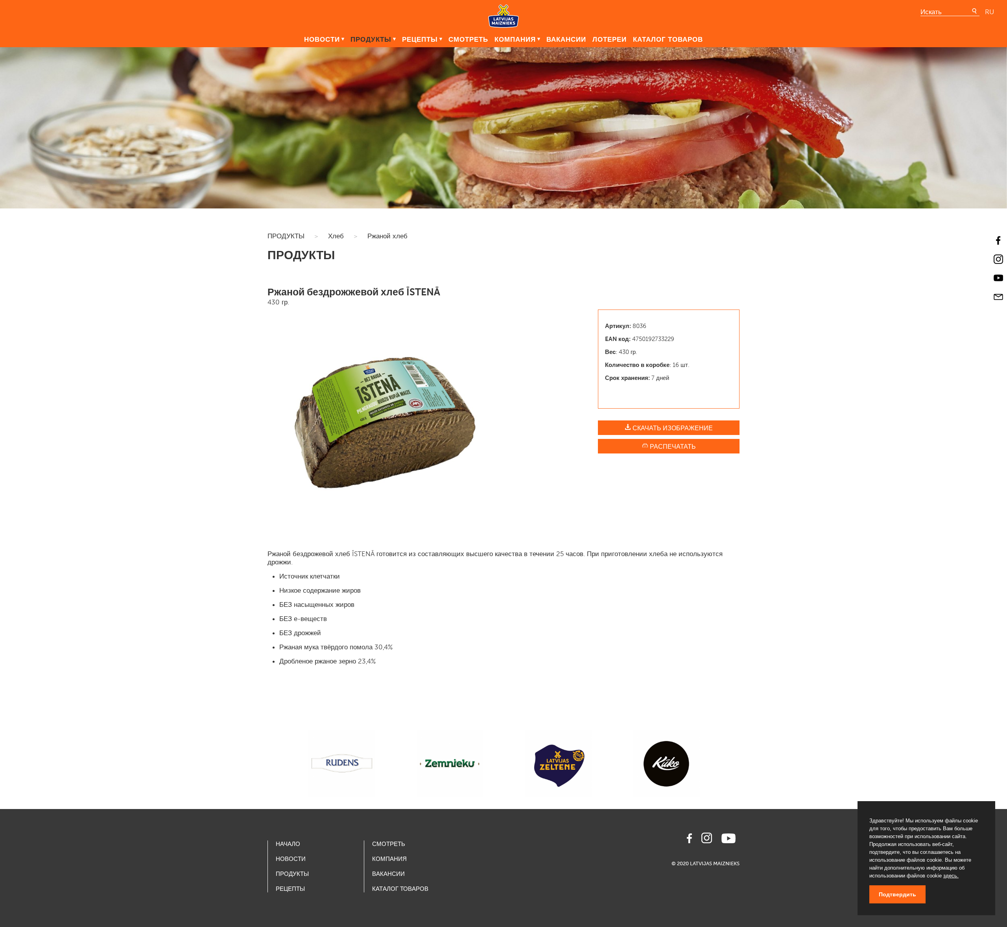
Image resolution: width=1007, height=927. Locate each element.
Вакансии (566, 39)
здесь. (951, 876)
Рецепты (420, 39)
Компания (515, 39)
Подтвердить (897, 894)
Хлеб (336, 236)
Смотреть (468, 39)
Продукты (370, 39)
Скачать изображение (672, 428)
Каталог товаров (668, 39)
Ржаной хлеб (387, 236)
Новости (322, 39)
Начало (288, 844)
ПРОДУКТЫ (285, 236)
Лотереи (609, 39)
